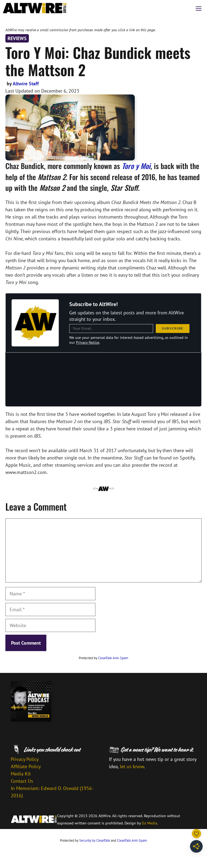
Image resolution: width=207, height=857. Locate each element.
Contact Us (22, 781)
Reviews (17, 38)
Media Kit (21, 774)
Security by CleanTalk (94, 840)
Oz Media (149, 823)
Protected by (103, 658)
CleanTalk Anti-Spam (113, 658)
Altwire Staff (26, 83)
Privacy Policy (25, 759)
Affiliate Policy (26, 766)
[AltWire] (35, 8)
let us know (132, 766)
